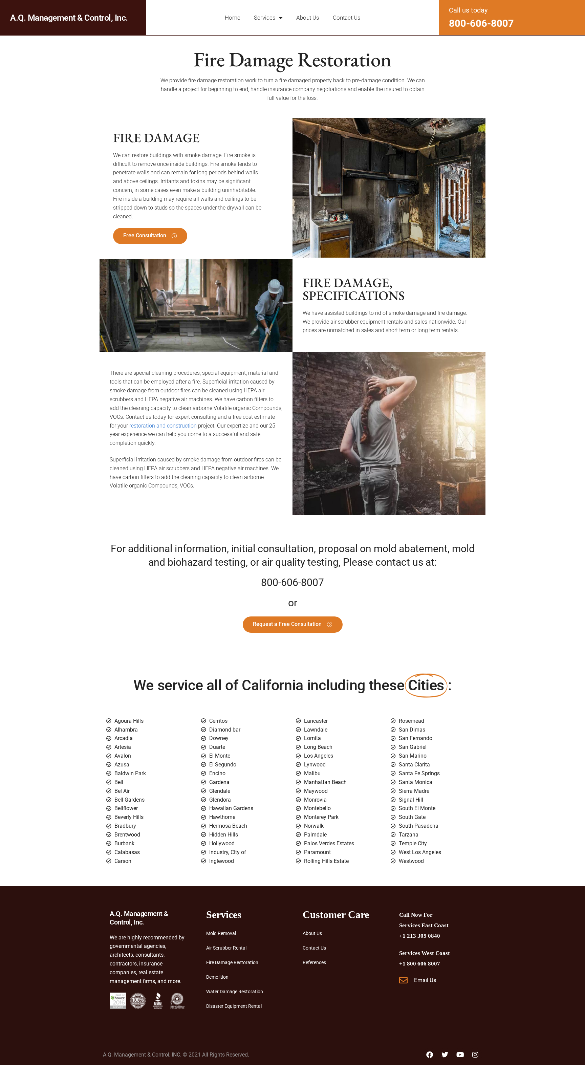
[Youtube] (460, 1055)
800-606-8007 (481, 23)
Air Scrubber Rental (226, 948)
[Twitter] (445, 1055)
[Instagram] (475, 1055)
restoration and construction (163, 425)
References (314, 962)
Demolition (217, 977)
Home (232, 17)
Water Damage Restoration (234, 991)
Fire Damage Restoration (232, 962)
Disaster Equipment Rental (234, 1006)
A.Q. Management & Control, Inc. (69, 18)
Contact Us (347, 17)
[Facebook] (429, 1055)
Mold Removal (221, 933)
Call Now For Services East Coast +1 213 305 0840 (424, 925)
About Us (307, 17)
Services (265, 17)
